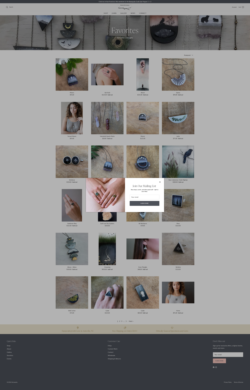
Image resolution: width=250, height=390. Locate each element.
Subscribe (144, 203)
